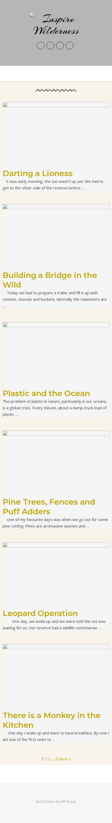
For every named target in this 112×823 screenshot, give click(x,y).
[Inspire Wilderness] (56, 24)
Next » (65, 758)
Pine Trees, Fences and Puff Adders (49, 506)
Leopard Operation (40, 613)
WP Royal (68, 801)
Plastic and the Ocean (46, 393)
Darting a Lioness (38, 173)
